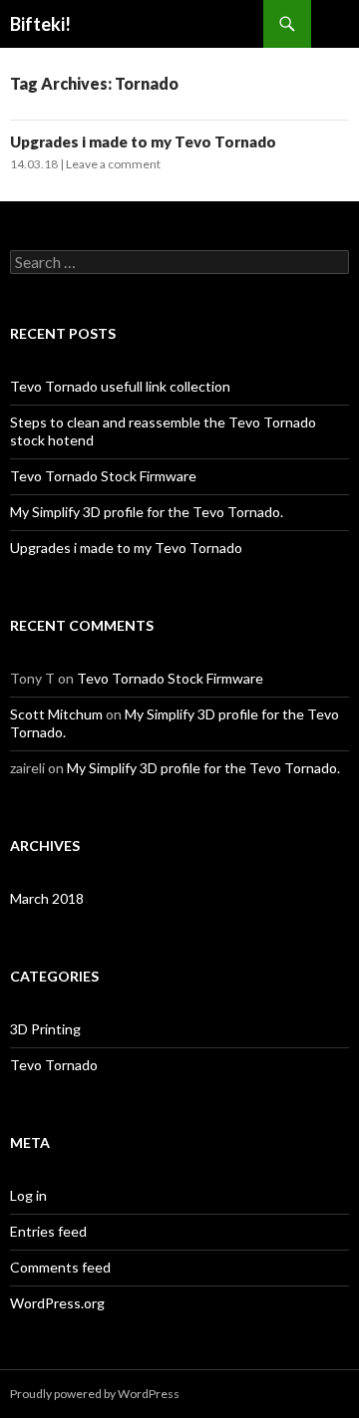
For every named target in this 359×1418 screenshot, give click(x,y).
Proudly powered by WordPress (95, 1393)
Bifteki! (40, 24)
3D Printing (45, 1028)
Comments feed (60, 1267)
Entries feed (48, 1231)
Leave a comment (113, 163)
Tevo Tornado (54, 1064)
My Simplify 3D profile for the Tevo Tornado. (146, 511)
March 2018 (47, 898)
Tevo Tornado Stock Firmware (103, 475)
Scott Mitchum (56, 714)
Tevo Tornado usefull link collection (120, 386)
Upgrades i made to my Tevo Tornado (143, 141)
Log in (28, 1195)
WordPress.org (57, 1302)
